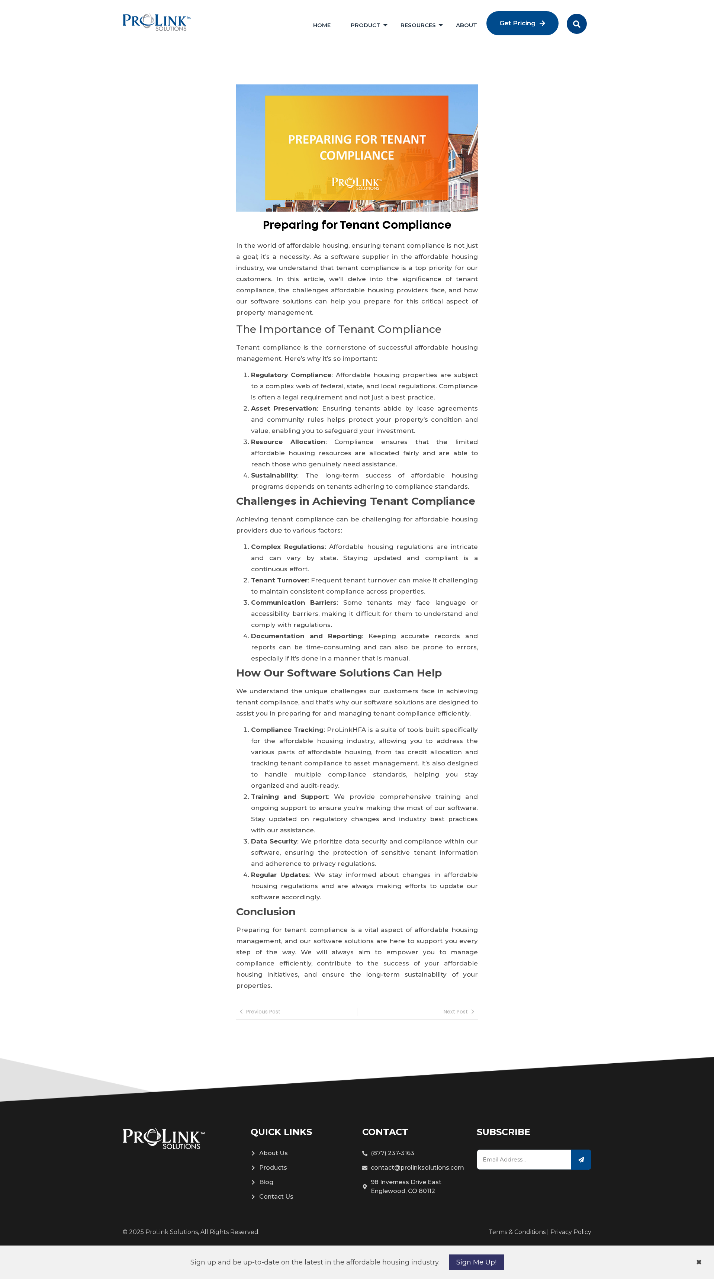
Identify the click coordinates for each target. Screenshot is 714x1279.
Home (322, 25)
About (466, 25)
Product (365, 25)
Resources (418, 25)
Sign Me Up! (476, 1262)
